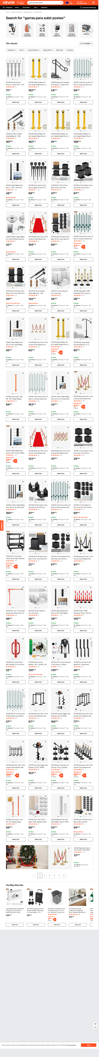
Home (7, 12)
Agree (88, 1045)
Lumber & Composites (16, 12)
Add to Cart (15, 102)
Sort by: (82, 43)
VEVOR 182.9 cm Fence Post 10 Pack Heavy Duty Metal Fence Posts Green (15, 716)
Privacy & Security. (71, 1045)
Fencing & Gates (28, 12)
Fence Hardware (38, 12)
